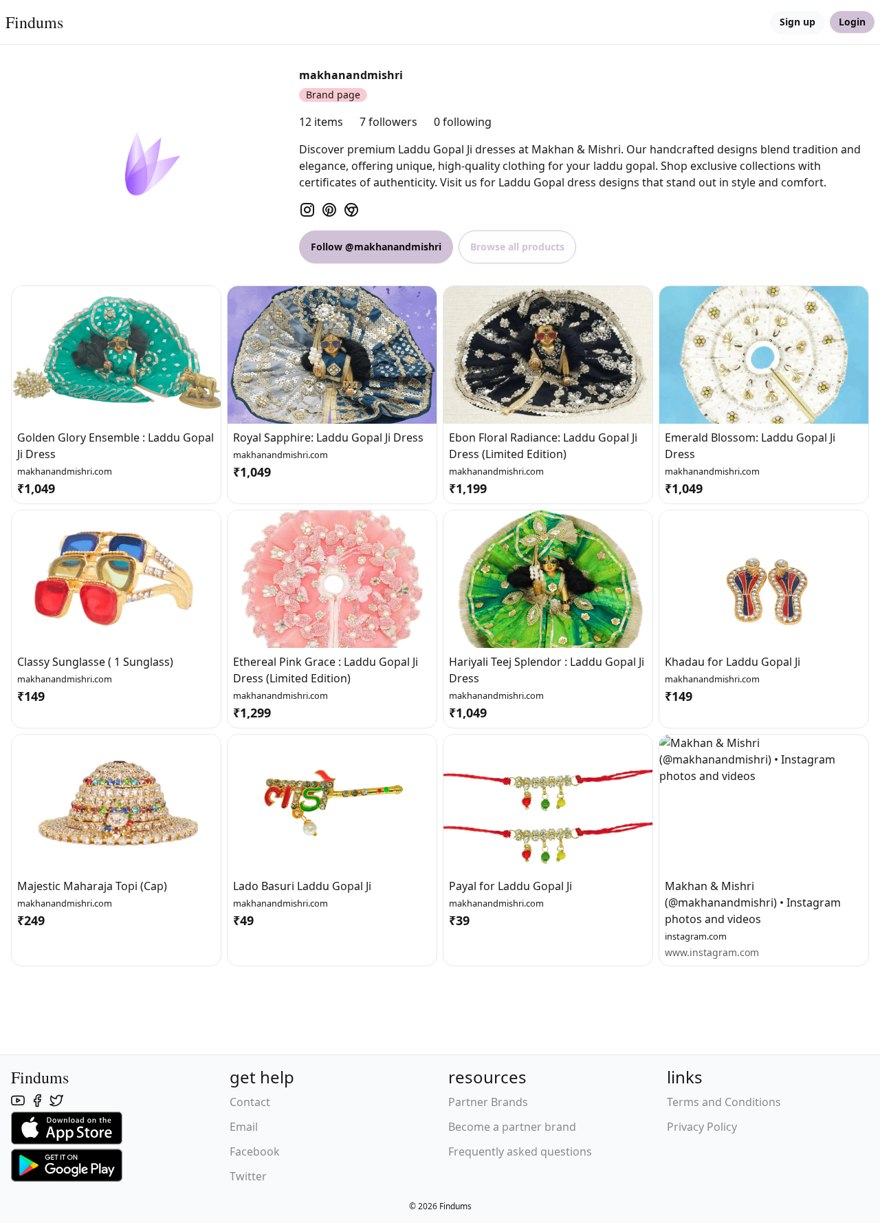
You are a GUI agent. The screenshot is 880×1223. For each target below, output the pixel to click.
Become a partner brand (512, 1126)
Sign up (797, 21)
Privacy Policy (702, 1126)
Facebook (255, 1151)
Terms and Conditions (724, 1102)
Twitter (248, 1176)
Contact (250, 1102)
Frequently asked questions (520, 1151)
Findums (34, 22)
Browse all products (517, 246)
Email (244, 1126)
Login (852, 21)
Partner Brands (488, 1102)
